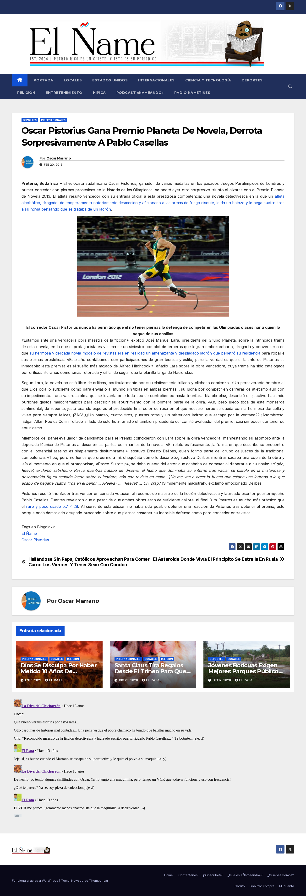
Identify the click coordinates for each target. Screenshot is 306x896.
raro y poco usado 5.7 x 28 (52, 506)
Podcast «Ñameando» (140, 92)
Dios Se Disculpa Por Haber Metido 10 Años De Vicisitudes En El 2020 (59, 671)
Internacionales (156, 80)
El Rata (56, 680)
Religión (26, 92)
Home (168, 875)
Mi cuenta (286, 886)
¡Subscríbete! (213, 875)
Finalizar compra (262, 886)
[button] (290, 86)
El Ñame (29, 533)
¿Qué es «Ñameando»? (244, 875)
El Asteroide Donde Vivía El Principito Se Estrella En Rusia (215, 559)
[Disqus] (153, 757)
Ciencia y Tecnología (208, 80)
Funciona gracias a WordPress (35, 880)
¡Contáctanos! (188, 875)
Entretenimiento (64, 92)
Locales (73, 80)
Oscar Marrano (58, 158)
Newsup (77, 880)
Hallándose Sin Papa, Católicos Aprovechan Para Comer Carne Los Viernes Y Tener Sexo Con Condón (89, 562)
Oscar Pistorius (35, 539)
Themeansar (98, 880)
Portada (43, 80)
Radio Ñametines (192, 92)
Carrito (240, 886)
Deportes (252, 80)
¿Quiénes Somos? (280, 875)
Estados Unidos (110, 80)
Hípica (99, 92)
